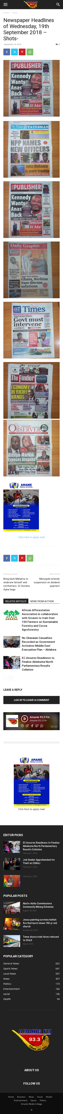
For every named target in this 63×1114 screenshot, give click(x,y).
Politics (43, 1100)
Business (21, 1096)
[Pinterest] (22, 52)
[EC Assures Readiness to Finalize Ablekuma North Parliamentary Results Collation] (11, 662)
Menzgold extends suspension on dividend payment (47, 582)
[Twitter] (14, 52)
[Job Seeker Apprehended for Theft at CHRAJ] (11, 864)
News (14, 12)
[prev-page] (5, 678)
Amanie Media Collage (31, 1103)
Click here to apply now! (31, 537)
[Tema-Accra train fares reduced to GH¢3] (11, 941)
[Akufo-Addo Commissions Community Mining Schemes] (11, 908)
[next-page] (11, 678)
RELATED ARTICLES (15, 601)
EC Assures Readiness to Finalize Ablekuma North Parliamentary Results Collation (41, 846)
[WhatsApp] (30, 52)
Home (6, 12)
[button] (5, 4)
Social (40, 1096)
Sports (34, 1100)
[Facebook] (6, 52)
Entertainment (20, 1100)
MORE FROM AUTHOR (42, 601)
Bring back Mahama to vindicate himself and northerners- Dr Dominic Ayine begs (16, 584)
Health (49, 1096)
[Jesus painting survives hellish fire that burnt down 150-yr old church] (11, 924)
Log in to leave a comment (31, 699)
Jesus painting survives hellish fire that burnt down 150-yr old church (40, 923)
